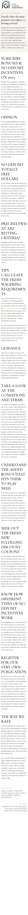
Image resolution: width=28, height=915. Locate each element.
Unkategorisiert (15, 13)
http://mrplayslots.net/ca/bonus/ (12, 308)
